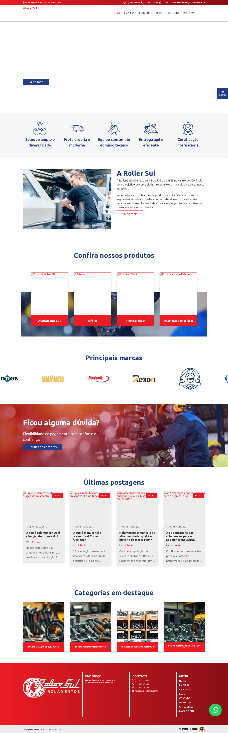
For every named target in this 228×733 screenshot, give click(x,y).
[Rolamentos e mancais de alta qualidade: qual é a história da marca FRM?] (137, 507)
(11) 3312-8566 (132, 2)
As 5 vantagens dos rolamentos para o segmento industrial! (180, 536)
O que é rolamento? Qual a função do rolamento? (43, 534)
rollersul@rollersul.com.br (192, 2)
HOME (117, 13)
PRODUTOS (144, 13)
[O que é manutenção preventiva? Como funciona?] (90, 507)
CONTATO (173, 13)
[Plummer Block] (135, 291)
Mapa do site (187, 711)
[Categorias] (202, 13)
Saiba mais (36, 82)
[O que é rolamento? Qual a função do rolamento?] (43, 507)
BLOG (159, 13)
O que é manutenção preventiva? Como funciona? (86, 536)
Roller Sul (35, 542)
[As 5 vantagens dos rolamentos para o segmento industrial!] (184, 507)
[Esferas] (92, 291)
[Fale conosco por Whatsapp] (215, 710)
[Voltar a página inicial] (30, 13)
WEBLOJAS (189, 13)
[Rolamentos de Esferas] (178, 291)
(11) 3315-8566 (150, 2)
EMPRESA (129, 13)
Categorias (186, 707)
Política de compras (43, 447)
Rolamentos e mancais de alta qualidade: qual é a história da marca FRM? (137, 536)
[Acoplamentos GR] (49, 291)
